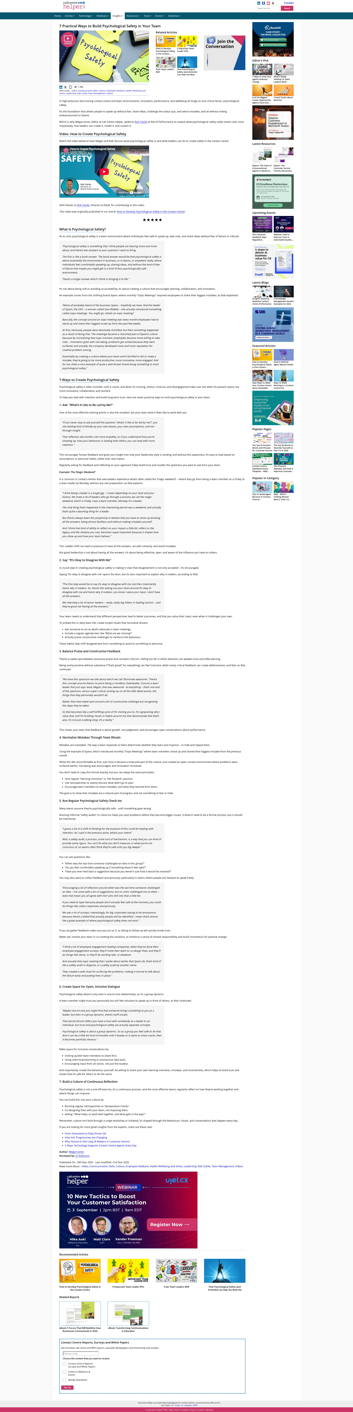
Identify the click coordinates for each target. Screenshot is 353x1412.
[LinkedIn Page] (258, 3)
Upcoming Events (264, 213)
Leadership (71, 93)
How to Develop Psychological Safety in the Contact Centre (165, 52)
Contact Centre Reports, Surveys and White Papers (95, 1342)
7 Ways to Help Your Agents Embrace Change (261, 79)
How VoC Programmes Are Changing (86, 1137)
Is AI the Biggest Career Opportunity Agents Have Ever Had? (261, 101)
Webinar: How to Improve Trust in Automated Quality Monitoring (283, 238)
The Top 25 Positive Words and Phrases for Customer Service (262, 448)
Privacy (193, 1410)
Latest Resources (263, 144)
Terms (177, 1410)
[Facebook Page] (263, 3)
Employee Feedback (115, 90)
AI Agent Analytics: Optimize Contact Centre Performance (261, 301)
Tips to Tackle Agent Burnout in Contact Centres (261, 497)
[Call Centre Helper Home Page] (74, 9)
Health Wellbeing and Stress (166, 1166)
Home (57, 15)
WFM (195, 1405)
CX (172, 1405)
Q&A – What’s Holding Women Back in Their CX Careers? (281, 498)
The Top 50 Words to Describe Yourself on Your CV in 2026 (283, 448)
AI (182, 1405)
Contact (200, 1410)
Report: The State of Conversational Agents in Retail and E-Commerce (261, 169)
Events (158, 15)
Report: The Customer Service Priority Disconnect (283, 168)
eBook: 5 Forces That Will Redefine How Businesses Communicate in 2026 (80, 1329)
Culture (102, 90)
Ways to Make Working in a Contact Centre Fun (284, 385)
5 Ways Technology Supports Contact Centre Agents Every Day (101, 1145)
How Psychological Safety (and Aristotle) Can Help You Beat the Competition (187, 73)
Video (74, 90)
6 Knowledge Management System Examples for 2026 (284, 301)
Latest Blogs (260, 282)
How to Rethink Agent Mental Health (283, 363)
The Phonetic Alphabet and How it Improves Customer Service (283, 470)
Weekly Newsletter (77, 1379)
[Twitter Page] (273, 3)
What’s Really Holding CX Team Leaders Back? (282, 79)
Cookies (184, 1410)
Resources (132, 15)
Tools (146, 15)
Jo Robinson (83, 1155)
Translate (289, 2)
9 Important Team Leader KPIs (185, 49)
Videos (110, 93)
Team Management (97, 93)
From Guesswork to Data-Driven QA (85, 1133)
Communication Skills (88, 90)
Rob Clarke (82, 93)
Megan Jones (76, 1151)
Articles (69, 15)
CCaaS (177, 1405)
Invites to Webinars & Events (79, 1373)
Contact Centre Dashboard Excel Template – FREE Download (260, 470)
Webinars (102, 15)
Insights (117, 15)
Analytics (188, 1405)
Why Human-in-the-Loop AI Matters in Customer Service (97, 1141)
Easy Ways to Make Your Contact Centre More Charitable (262, 385)
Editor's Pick (260, 60)
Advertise (173, 15)
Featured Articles (264, 346)
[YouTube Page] (268, 3)
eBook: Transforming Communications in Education (128, 1329)
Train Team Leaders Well (176, 1286)
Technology (85, 15)
